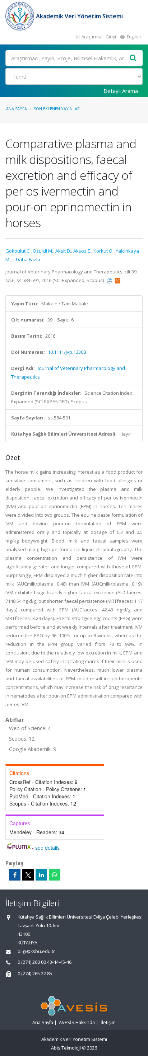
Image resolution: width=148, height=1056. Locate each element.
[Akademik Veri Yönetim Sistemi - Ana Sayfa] (20, 16)
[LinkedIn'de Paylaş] (41, 875)
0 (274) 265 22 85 (35, 974)
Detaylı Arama (120, 90)
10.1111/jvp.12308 (67, 352)
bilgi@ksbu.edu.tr (36, 951)
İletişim (108, 1022)
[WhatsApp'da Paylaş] (54, 875)
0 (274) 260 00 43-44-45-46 (44, 962)
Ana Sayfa (16, 108)
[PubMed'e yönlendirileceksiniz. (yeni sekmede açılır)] (110, 280)
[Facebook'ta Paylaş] (14, 875)
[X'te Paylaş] (28, 875)
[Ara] (133, 58)
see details (47, 847)
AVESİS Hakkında (77, 1022)
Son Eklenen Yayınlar (57, 108)
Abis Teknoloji (66, 1048)
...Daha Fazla (26, 259)
